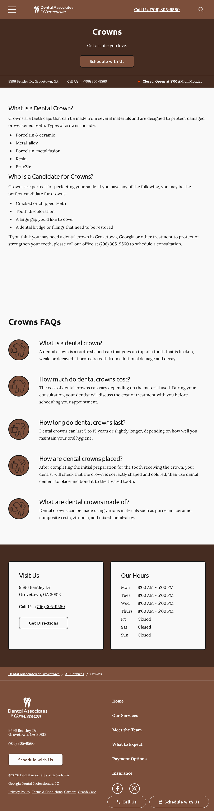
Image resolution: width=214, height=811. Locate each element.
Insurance (122, 773)
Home (118, 701)
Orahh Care (87, 792)
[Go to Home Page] (53, 9)
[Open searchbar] (201, 9)
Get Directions (43, 623)
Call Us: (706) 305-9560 (157, 9)
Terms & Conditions (47, 792)
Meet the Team (127, 729)
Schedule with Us (107, 61)
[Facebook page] (117, 788)
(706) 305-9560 (95, 81)
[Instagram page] (134, 788)
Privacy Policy (19, 792)
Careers (70, 792)
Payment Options (129, 758)
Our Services (125, 715)
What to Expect (127, 744)
